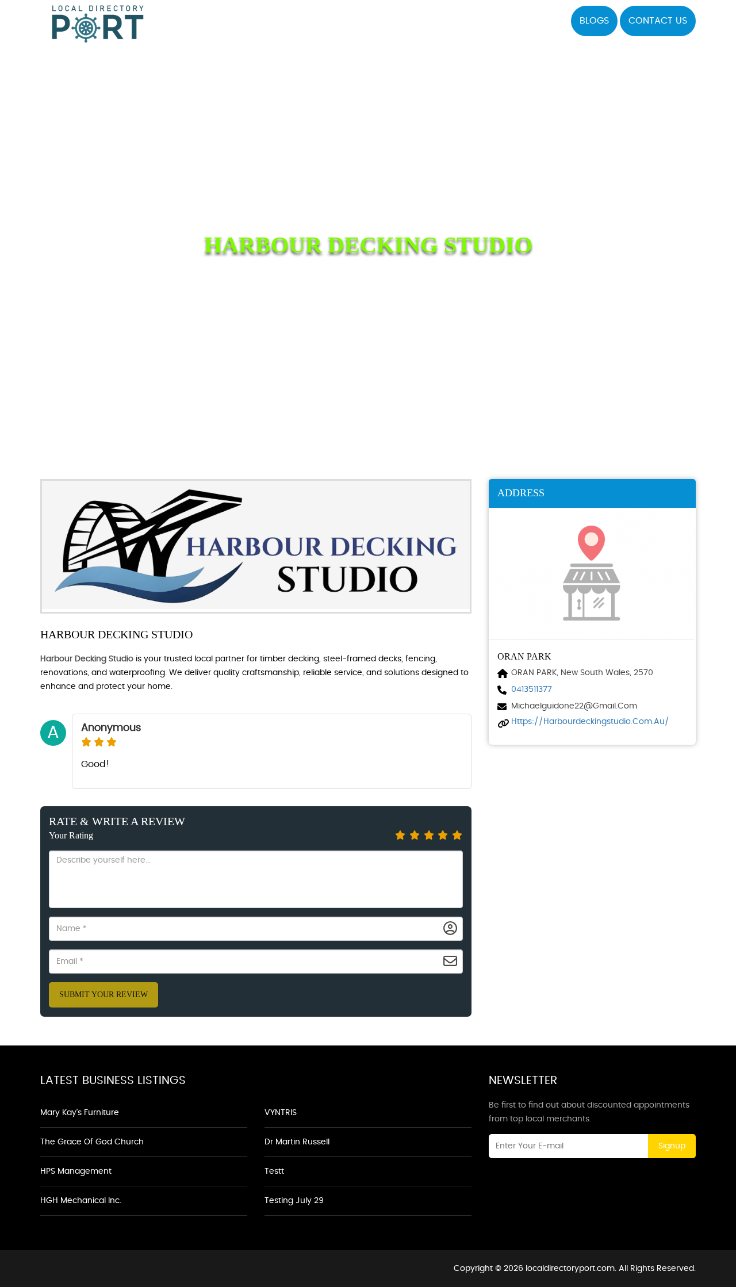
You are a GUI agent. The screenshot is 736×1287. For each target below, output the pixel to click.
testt (274, 1171)
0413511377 (531, 689)
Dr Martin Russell (296, 1142)
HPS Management (76, 1171)
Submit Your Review (103, 994)
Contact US (657, 20)
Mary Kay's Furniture (79, 1113)
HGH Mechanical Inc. (80, 1201)
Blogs (594, 20)
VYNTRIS (280, 1113)
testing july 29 (294, 1201)
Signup (671, 1146)
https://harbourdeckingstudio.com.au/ (590, 722)
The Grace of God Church (92, 1142)
